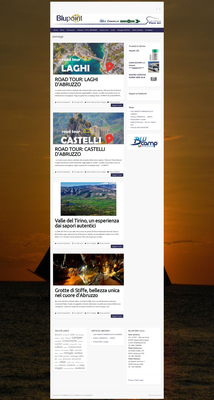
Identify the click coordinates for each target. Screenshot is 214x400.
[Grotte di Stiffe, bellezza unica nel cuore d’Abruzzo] (88, 269)
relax (63, 361)
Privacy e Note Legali (135, 380)
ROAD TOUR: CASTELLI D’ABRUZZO (80, 151)
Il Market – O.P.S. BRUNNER (87, 30)
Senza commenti (114, 102)
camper (77, 337)
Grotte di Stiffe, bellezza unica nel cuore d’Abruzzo (87, 292)
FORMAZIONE (74, 347)
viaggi (81, 365)
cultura (59, 346)
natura (61, 353)
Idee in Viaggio (101, 102)
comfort (58, 344)
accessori (66, 335)
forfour (65, 347)
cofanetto (80, 341)
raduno (57, 362)
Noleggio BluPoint (123, 30)
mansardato (78, 350)
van (77, 365)
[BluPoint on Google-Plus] (159, 9)
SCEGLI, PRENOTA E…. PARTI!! (141, 117)
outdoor (78, 353)
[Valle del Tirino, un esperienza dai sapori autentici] (88, 199)
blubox (62, 338)
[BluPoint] (107, 20)
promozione (76, 359)
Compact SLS (73, 344)
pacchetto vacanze (62, 356)
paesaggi (74, 356)
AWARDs (57, 338)
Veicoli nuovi (104, 30)
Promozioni (71, 30)
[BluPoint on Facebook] (156, 9)
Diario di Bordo (137, 30)
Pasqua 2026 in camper (138, 119)
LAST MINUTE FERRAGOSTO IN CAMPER (107, 334)
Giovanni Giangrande (63, 102)
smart (68, 362)
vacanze (71, 365)
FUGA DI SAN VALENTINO (139, 127)
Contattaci (148, 30)
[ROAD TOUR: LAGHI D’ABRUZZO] (88, 59)
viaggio (59, 368)
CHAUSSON (69, 340)
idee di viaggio (65, 350)
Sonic (72, 362)
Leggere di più (117, 105)
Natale (56, 353)
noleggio (68, 353)
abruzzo (58, 335)
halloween (57, 350)
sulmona (77, 362)
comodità (66, 344)
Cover (80, 344)
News (62, 30)
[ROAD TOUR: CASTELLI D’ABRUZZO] (88, 128)
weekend (80, 368)
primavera (67, 359)
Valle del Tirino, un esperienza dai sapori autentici (87, 223)
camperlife (58, 341)
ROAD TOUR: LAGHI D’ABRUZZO (76, 81)
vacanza (62, 365)
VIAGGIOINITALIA (69, 368)
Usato (113, 30)
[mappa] (146, 340)
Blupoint (68, 338)
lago (71, 350)
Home (56, 30)
